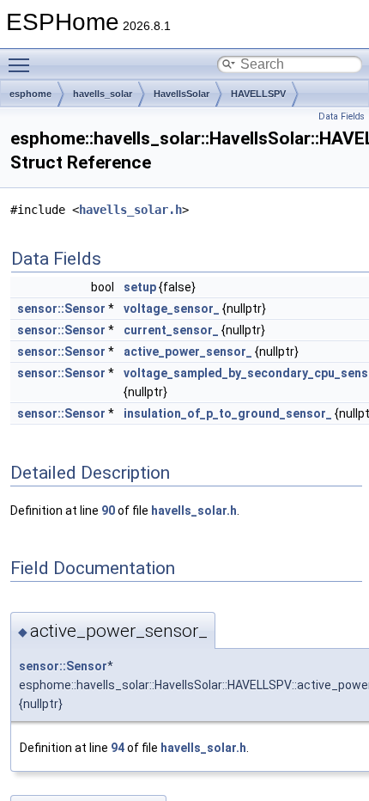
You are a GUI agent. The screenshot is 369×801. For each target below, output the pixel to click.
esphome (30, 94)
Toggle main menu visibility (22, 64)
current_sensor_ (171, 330)
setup (140, 287)
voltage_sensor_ (172, 308)
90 (108, 510)
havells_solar (102, 94)
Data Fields (341, 116)
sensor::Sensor (61, 308)
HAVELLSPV (258, 94)
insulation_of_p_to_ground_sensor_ (228, 413)
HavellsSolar (181, 94)
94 (117, 748)
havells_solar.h (130, 210)
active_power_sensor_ (188, 351)
